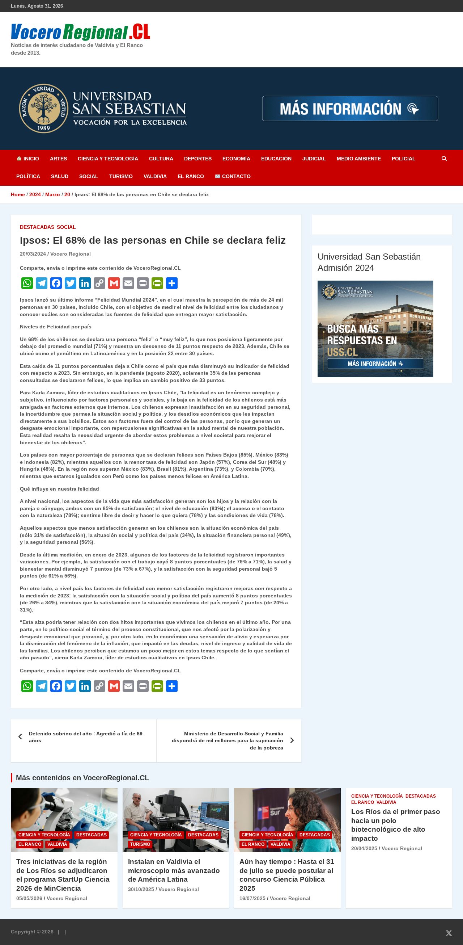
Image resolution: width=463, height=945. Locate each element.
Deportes (198, 158)
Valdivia (155, 176)
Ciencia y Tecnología (108, 158)
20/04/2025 (364, 848)
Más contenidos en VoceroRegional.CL (82, 778)
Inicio (30, 158)
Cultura (161, 158)
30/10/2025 (141, 889)
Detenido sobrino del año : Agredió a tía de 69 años (86, 737)
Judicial (314, 158)
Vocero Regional (70, 254)
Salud (59, 176)
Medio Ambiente (359, 158)
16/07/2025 (252, 898)
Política (28, 176)
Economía (236, 158)
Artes (58, 158)
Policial (404, 158)
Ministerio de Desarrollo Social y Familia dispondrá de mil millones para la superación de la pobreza (227, 741)
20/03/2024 (33, 254)
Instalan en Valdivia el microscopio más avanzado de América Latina (174, 870)
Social (88, 176)
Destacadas (37, 227)
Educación (276, 158)
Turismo (121, 176)
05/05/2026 (29, 898)
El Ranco (191, 176)
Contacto (236, 176)
